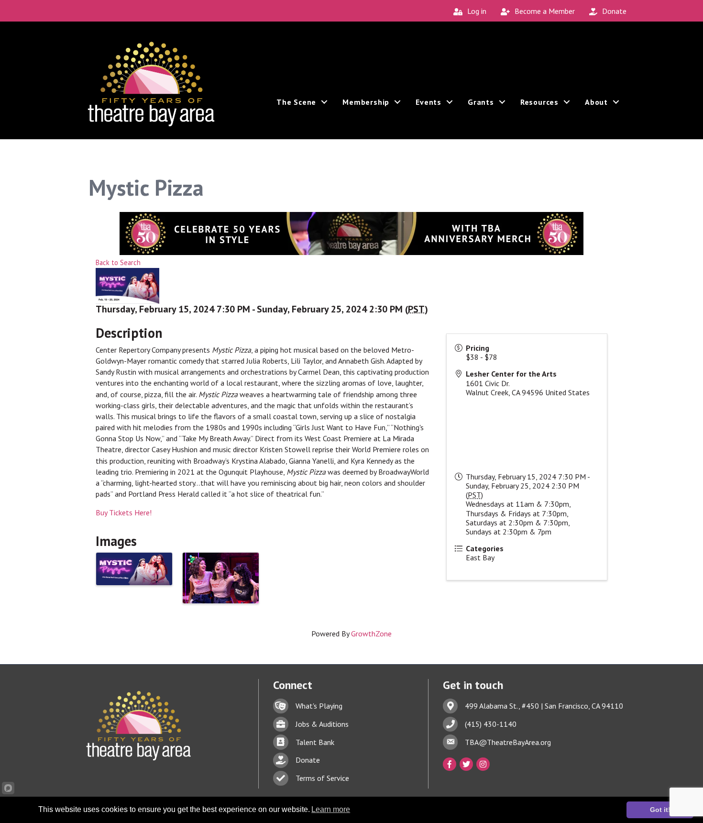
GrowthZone (371, 633)
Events (428, 102)
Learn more (330, 809)
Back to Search (118, 262)
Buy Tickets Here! (124, 512)
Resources (539, 102)
